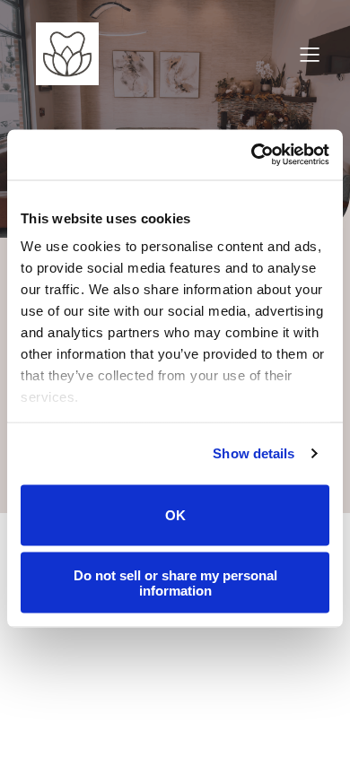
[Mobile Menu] (309, 53)
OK (175, 515)
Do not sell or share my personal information (175, 583)
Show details (253, 453)
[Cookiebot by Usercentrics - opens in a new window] (251, 155)
